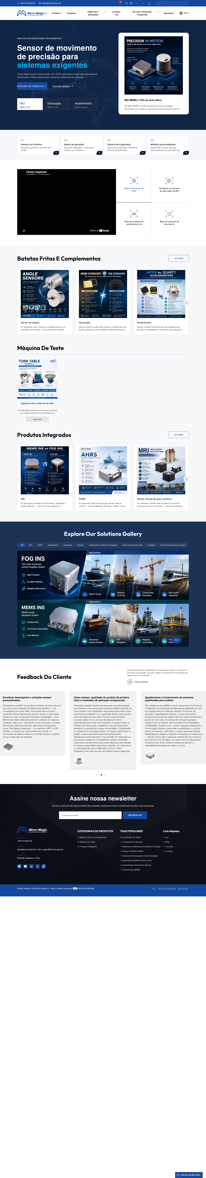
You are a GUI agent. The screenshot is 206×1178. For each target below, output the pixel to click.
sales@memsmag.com (51, 3)
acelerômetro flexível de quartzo (137, 865)
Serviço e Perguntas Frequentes (142, 13)
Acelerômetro (144, 322)
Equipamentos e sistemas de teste (37, 403)
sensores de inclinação (133, 842)
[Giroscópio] (103, 294)
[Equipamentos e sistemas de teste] (37, 378)
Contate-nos (116, 13)
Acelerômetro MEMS (131, 869)
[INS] (45, 470)
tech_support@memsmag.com (50, 849)
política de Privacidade (166, 888)
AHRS (82, 498)
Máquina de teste (87, 842)
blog (167, 842)
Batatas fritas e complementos (93, 837)
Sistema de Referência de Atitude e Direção (142, 846)
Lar (45, 13)
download (168, 13)
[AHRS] (103, 470)
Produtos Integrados (88, 846)
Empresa (71, 13)
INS (23, 498)
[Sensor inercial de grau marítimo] (161, 470)
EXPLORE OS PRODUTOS (30, 86)
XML (154, 888)
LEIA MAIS (178, 258)
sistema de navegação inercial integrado (140, 856)
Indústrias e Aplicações (93, 13)
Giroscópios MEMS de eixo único (137, 860)
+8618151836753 (27, 3)
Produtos (56, 13)
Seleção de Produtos (31, 144)
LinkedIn (169, 851)
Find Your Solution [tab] (61, 86)
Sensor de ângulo (30, 322)
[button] (186, 302)
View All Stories (141, 681)
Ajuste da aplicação (74, 144)
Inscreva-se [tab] (135, 815)
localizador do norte (132, 837)
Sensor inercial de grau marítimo (154, 498)
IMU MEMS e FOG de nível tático (143, 100)
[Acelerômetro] (161, 294)
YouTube (169, 846)
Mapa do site (183, 888)
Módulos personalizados (163, 144)
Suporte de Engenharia (119, 144)
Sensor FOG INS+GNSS (133, 851)
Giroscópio (84, 322)
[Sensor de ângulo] (45, 294)
